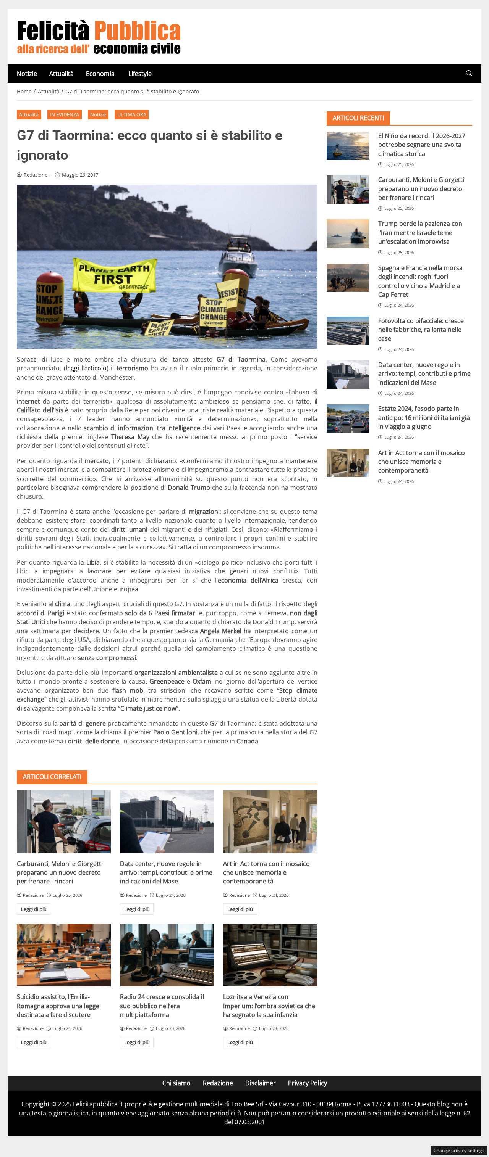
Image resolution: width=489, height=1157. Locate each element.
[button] (469, 73)
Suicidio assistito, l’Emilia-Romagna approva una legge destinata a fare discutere (58, 1006)
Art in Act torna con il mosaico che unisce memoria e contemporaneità (266, 872)
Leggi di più (34, 909)
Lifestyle (140, 73)
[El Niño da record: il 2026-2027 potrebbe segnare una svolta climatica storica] (348, 146)
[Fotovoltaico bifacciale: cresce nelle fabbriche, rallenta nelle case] (348, 331)
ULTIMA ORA (131, 114)
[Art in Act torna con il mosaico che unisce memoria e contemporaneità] (270, 821)
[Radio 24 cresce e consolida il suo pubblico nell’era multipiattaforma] (167, 955)
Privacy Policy (307, 1083)
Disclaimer (260, 1083)
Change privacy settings (459, 1150)
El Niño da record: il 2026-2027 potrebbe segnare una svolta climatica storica (421, 145)
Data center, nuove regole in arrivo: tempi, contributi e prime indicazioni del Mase (166, 872)
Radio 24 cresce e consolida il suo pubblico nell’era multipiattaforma (162, 1006)
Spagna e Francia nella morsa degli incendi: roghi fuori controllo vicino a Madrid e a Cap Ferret (420, 281)
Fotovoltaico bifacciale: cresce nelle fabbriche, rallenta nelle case (421, 330)
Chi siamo (176, 1083)
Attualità (61, 73)
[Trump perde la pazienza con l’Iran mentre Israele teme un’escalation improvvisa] (348, 234)
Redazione (218, 1083)
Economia (101, 73)
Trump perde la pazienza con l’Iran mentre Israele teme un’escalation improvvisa (420, 233)
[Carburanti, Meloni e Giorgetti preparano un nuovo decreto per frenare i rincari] (64, 821)
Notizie (27, 73)
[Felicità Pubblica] (99, 36)
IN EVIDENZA (64, 114)
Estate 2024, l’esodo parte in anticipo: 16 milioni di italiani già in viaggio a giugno (424, 417)
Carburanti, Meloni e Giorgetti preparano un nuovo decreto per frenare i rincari (60, 872)
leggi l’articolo (86, 368)
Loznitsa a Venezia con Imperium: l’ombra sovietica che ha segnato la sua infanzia (269, 1006)
